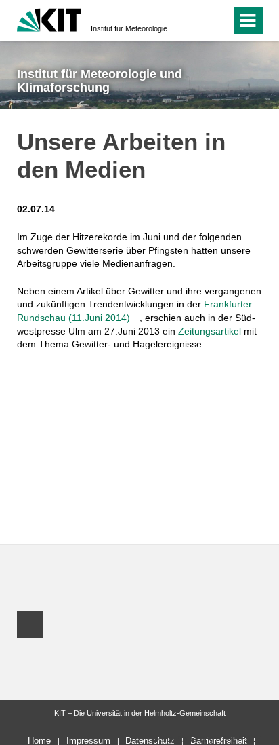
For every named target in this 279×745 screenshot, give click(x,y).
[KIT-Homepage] (49, 18)
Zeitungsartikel (209, 331)
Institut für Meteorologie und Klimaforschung (135, 28)
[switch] (197, 20)
